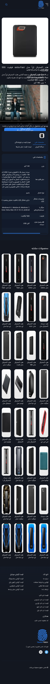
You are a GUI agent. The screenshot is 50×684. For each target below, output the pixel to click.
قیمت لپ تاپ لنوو (42, 607)
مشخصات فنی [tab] (39, 142)
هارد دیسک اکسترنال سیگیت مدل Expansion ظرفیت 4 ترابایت (19, 440)
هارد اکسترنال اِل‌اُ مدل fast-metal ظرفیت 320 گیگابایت (6, 286)
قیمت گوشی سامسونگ (16, 579)
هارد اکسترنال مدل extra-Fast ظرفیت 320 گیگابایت (44, 286)
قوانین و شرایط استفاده (41, 582)
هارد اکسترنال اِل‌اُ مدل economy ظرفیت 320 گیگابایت (44, 363)
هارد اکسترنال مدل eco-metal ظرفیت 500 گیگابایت (31, 325)
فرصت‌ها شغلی (43, 586)
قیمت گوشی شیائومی (16, 586)
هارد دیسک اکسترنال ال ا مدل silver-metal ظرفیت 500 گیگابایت (7, 479)
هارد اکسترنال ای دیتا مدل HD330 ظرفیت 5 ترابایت (31, 556)
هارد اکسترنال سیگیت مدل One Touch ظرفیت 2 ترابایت (6, 363)
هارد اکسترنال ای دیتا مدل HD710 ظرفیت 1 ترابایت (6, 556)
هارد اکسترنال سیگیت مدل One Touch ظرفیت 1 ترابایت (44, 402)
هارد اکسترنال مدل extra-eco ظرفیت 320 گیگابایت (31, 286)
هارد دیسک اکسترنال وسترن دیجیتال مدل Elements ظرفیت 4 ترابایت (44, 517)
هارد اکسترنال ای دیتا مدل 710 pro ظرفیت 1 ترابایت (19, 325)
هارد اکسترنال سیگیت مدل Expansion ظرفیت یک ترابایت (31, 479)
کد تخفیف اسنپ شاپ (41, 621)
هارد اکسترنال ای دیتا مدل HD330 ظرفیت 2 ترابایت (44, 556)
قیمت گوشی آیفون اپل (16, 582)
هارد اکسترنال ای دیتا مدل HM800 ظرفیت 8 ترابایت (31, 402)
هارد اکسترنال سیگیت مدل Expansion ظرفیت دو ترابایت (19, 517)
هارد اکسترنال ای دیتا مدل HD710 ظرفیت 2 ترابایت (19, 556)
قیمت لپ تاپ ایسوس (41, 600)
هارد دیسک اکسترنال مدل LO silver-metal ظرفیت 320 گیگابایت (31, 440)
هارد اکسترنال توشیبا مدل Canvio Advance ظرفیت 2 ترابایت (44, 479)
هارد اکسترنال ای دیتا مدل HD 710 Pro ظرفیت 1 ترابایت (6, 325)
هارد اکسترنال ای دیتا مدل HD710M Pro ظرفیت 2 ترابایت (6, 517)
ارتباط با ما (45, 589)
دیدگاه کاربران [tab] (39, 147)
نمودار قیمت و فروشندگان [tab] (23, 142)
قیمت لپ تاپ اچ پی (41, 603)
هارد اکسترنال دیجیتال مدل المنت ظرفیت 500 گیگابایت (6, 402)
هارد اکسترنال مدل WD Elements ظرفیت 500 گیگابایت (31, 363)
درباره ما (45, 579)
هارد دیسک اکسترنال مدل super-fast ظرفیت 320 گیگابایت (44, 325)
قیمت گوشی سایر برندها (15, 589)
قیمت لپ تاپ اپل (42, 610)
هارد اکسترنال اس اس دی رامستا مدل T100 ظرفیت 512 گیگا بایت (43, 440)
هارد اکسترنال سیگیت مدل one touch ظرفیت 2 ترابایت (31, 517)
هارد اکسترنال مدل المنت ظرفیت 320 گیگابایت (19, 363)
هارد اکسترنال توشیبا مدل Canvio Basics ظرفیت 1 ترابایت (6, 440)
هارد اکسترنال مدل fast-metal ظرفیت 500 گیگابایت (19, 286)
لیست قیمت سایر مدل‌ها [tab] (23, 147)
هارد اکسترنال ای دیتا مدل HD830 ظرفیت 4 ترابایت (19, 479)
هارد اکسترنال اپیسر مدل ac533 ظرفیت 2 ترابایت (19, 402)
